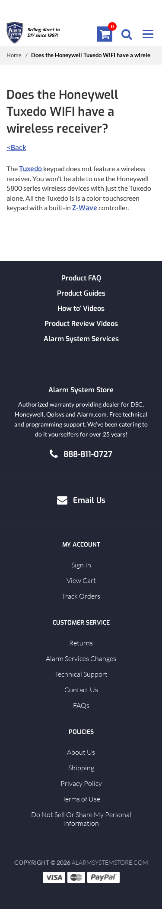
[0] (105, 34)
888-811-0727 (88, 454)
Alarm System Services (81, 338)
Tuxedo (30, 168)
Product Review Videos (81, 323)
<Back (16, 147)
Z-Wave (84, 207)
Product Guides (81, 293)
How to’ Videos (81, 308)
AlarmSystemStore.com (110, 862)
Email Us (89, 500)
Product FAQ (81, 278)
